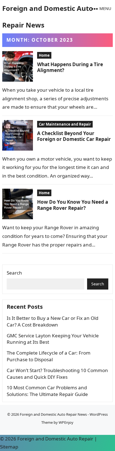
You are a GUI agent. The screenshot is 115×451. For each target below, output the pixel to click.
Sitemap (9, 446)
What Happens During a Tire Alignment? (70, 67)
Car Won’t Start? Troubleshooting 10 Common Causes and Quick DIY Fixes (57, 373)
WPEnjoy (66, 422)
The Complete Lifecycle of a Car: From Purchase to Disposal (48, 356)
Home (44, 55)
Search (14, 273)
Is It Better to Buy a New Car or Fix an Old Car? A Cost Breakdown (52, 321)
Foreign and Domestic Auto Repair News (47, 16)
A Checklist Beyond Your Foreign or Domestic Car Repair (74, 136)
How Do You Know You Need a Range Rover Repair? (72, 205)
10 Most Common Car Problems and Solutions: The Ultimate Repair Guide (47, 390)
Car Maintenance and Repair (65, 124)
